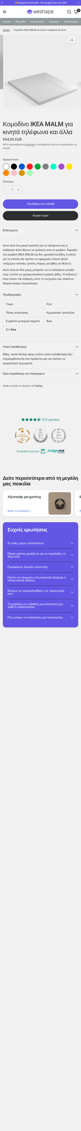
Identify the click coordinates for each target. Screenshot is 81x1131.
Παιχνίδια (20, 21)
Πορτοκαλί (6, 173)
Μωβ (61, 167)
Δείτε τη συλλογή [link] (18, 511)
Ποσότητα (8, 181)
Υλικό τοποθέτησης (15, 346)
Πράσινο (38, 167)
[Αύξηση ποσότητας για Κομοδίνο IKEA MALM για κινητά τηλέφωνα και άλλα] (18, 190)
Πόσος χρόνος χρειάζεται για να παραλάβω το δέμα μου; (37, 555)
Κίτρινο (69, 167)
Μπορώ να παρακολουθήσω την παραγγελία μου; (36, 592)
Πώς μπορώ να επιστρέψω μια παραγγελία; (35, 617)
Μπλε (22, 167)
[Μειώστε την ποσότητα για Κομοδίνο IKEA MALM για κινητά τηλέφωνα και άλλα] (6, 190)
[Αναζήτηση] (69, 12)
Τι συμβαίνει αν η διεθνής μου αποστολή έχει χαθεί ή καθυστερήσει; (35, 605)
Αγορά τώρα (40, 215)
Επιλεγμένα (10, 230)
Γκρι (46, 167)
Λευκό (6, 167)
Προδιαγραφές (12, 294)
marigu (39, 386)
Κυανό (53, 167)
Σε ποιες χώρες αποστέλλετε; (26, 543)
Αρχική (6, 21)
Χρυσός (22, 173)
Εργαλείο (54, 21)
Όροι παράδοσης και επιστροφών (24, 373)
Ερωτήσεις (30, 144)
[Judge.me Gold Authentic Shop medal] (40, 435)
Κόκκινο (30, 167)
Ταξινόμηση (14, 167)
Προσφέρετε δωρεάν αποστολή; (28, 567)
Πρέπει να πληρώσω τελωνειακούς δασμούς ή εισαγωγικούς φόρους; (37, 579)
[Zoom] (72, 40)
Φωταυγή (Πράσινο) (30, 173)
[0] (75, 12)
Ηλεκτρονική (37, 21)
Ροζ (14, 173)
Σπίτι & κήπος (71, 21)
